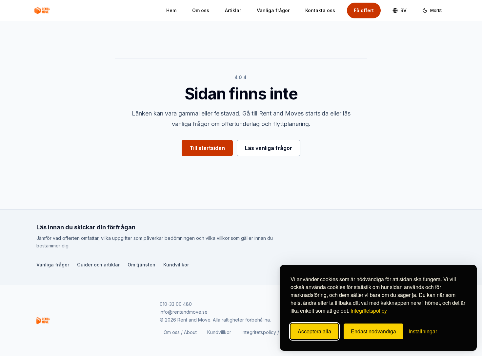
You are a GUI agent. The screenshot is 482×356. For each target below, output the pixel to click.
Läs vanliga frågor (268, 148)
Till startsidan (207, 148)
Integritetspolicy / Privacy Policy (276, 332)
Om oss (200, 10)
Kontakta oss (320, 10)
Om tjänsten (141, 264)
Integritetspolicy (369, 310)
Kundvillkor (176, 264)
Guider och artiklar (98, 264)
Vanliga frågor (273, 10)
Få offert (364, 10)
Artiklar (233, 10)
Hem (171, 10)
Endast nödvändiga (373, 331)
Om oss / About (180, 332)
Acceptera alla (314, 331)
